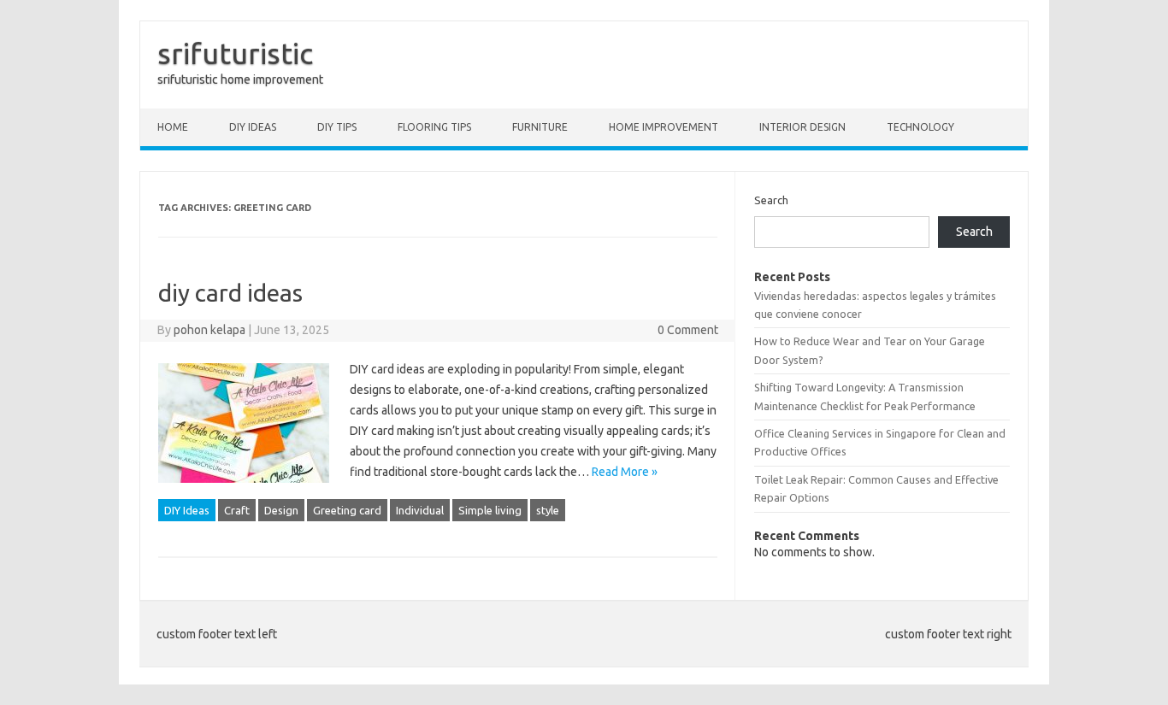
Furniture (540, 126)
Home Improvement (663, 126)
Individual (420, 510)
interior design (802, 126)
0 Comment (688, 330)
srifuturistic (235, 53)
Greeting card (347, 510)
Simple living (490, 510)
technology (920, 126)
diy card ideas (230, 292)
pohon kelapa (209, 330)
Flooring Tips (434, 126)
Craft (237, 510)
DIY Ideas (252, 126)
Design (281, 510)
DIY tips (337, 126)
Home (172, 126)
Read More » (625, 472)
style (547, 510)
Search (771, 200)
